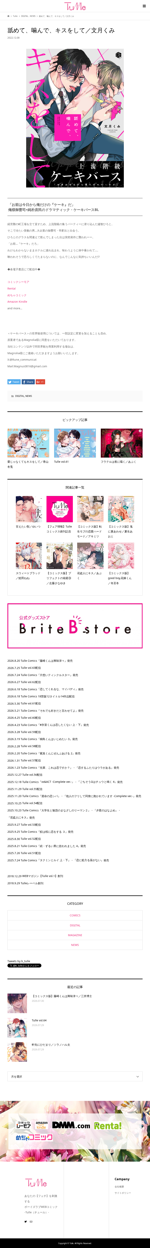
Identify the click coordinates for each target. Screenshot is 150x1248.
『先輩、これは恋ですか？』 (55, 767)
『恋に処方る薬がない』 (88, 860)
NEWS (28, 396)
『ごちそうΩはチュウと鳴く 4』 (97, 782)
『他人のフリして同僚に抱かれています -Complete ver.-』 (99, 796)
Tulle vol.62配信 (31, 682)
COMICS (75, 915)
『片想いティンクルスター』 (55, 675)
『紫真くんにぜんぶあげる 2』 (56, 753)
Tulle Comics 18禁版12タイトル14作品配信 (48, 696)
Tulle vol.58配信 (31, 746)
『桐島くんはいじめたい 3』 (54, 739)
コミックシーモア (18, 282)
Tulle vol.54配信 (32, 803)
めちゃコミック (17, 295)
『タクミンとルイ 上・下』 (54, 860)
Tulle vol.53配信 (31, 824)
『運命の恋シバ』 (50, 796)
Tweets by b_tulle (18, 961)
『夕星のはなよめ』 (105, 810)
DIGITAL (19, 396)
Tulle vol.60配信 (31, 717)
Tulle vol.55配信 (32, 789)
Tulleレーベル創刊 (32, 883)
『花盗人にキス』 (18, 817)
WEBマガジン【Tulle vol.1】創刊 (42, 876)
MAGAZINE (75, 935)
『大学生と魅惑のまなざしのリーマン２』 (65, 810)
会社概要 (119, 1186)
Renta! (11, 288)
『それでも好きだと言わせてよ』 (57, 710)
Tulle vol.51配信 (31, 853)
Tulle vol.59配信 (31, 732)
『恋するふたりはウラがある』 (94, 767)
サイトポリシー (123, 1193)
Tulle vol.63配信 (31, 668)
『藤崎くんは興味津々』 (52, 660)
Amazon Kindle (17, 301)
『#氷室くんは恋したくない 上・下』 (60, 725)
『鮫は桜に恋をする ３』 (52, 832)
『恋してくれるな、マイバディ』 (57, 689)
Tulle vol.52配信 (31, 839)
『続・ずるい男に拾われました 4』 (58, 846)
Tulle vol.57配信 (31, 760)
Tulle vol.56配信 (32, 774)
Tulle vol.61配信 (31, 703)
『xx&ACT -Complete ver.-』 (56, 782)
